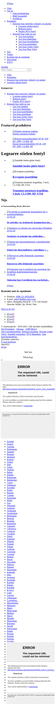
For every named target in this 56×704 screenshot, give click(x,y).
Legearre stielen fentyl (28, 26)
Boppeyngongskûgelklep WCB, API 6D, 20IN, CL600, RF (29, 145)
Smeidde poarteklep (16, 334)
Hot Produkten (8, 329)
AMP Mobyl (31, 329)
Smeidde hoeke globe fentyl (29, 165)
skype (3, 347)
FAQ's (10, 62)
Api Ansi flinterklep (27, 39)
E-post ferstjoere (8, 342)
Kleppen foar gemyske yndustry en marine (32, 23)
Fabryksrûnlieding (21, 13)
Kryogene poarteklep (25, 176)
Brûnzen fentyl (25, 29)
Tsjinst (10, 54)
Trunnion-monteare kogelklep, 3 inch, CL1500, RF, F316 (31, 192)
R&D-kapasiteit (20, 16)
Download (12, 59)
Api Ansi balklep (26, 36)
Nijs (9, 52)
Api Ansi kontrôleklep (28, 41)
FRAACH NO (8, 309)
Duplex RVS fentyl (27, 31)
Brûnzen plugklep (30, 331)
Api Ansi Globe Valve (28, 47)
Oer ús (10, 11)
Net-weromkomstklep (11, 331)
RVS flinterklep (34, 334)
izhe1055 (5, 344)
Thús (9, 8)
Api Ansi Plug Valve (27, 49)
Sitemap (20, 329)
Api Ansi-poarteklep (27, 44)
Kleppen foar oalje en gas (24, 34)
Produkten (11, 21)
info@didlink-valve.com (25, 299)
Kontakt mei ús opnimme (18, 57)
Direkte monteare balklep (24, 134)
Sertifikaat (17, 18)
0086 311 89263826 (25, 296)
